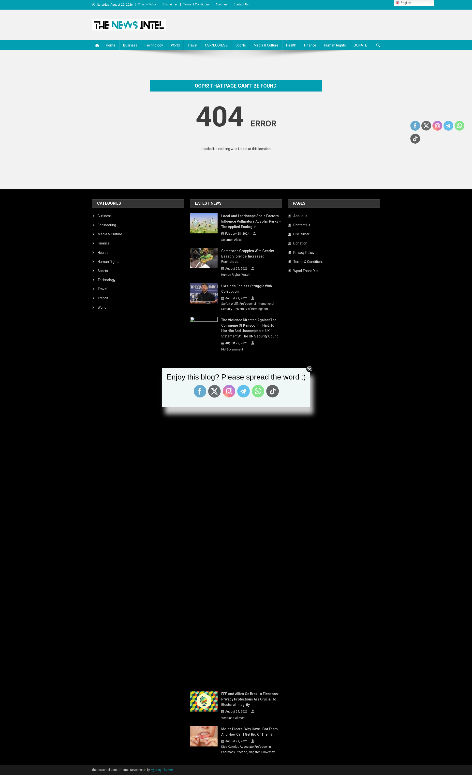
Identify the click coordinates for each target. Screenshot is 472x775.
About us (222, 4)
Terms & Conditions (196, 4)
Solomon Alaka (231, 240)
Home (110, 45)
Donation (300, 243)
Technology (154, 45)
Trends (103, 298)
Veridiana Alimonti (233, 718)
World (175, 45)
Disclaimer (169, 4)
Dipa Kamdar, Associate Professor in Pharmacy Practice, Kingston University (248, 749)
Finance (310, 45)
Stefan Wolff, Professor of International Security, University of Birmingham (247, 306)
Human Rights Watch (235, 274)
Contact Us (241, 4)
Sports (241, 45)
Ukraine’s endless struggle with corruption (246, 288)
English (405, 3)
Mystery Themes (162, 770)
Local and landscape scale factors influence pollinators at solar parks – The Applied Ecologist (251, 221)
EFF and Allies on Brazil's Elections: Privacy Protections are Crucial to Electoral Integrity (250, 699)
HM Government (232, 349)
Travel (192, 45)
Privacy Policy (147, 4)
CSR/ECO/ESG (216, 45)
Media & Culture (266, 45)
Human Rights (335, 45)
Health (291, 45)
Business (130, 45)
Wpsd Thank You (306, 271)
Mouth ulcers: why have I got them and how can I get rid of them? (249, 731)
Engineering (107, 225)
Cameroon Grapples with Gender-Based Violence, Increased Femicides (248, 256)
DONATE (360, 45)
